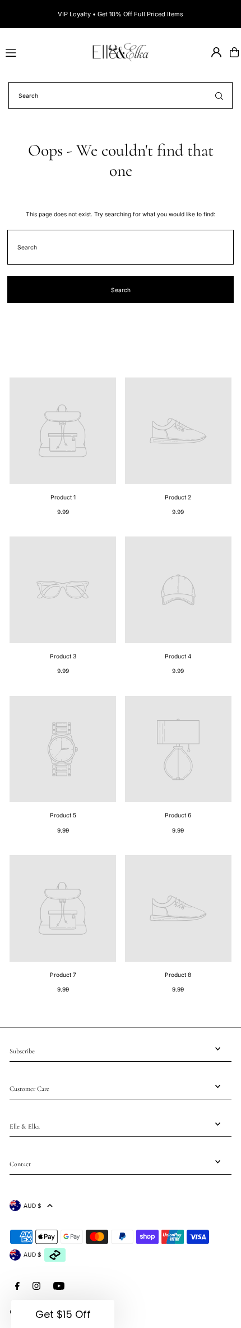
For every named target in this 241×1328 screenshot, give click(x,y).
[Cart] (234, 52)
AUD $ (32, 1205)
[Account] (216, 52)
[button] (62, 1314)
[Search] (219, 95)
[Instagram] (36, 1286)
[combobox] (120, 95)
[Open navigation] (43, 51)
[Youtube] (58, 1286)
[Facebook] (17, 1286)
